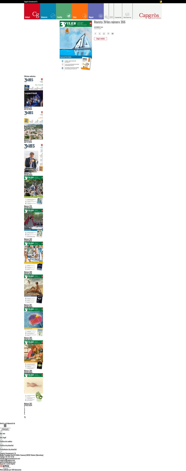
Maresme (44, 17)
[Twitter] (99, 33)
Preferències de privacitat (8, 449)
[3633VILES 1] (93, 388)
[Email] (112, 33)
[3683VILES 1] (93, 256)
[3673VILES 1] (93, 289)
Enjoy (74, 17)
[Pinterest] (108, 33)
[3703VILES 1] (93, 190)
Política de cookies (6, 441)
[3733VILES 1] (93, 92)
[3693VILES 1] (93, 223)
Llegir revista (100, 38)
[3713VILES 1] (93, 157)
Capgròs (145, 16)
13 (25, 417)
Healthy (59, 17)
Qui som (2, 433)
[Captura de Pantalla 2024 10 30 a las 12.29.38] (93, 124)
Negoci (91, 17)
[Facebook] (95, 33)
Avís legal (3, 437)
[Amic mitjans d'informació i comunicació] (93, 467)
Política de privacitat (6, 445)
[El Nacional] (161, 2)
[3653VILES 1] (93, 322)
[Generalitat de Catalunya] (93, 427)
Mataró (27, 17)
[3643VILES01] (93, 355)
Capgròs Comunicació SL (31, 1)
